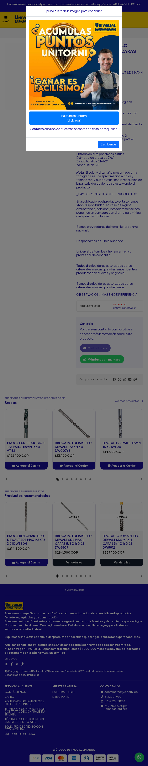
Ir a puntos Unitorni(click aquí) (74, 118)
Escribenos (108, 144)
